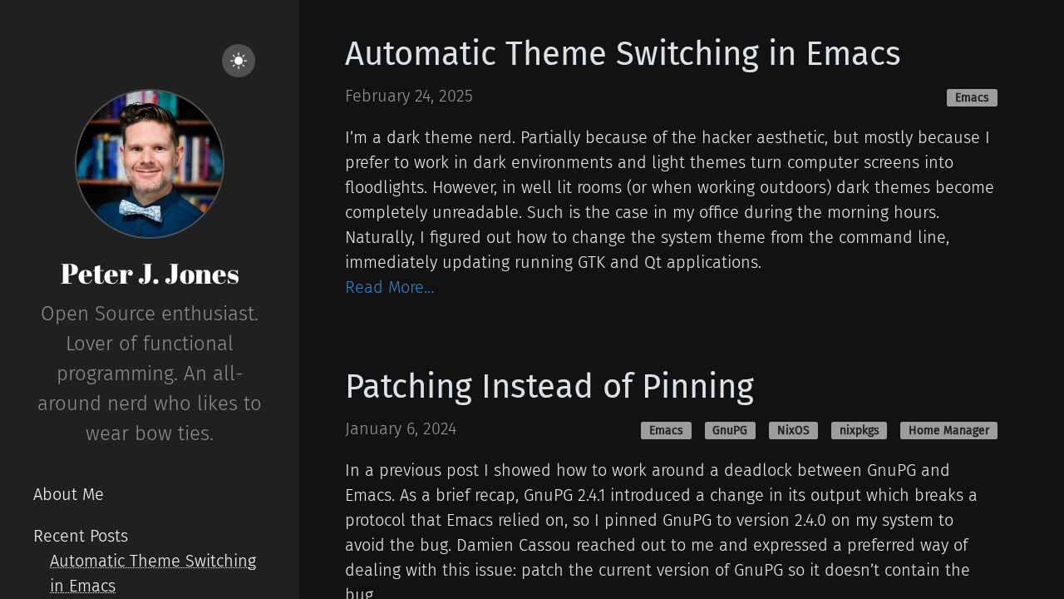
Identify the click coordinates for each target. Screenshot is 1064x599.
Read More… (390, 287)
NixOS (793, 430)
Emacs (972, 98)
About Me (68, 494)
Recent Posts (80, 536)
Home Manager (949, 430)
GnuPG (729, 430)
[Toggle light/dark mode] (238, 60)
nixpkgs (859, 430)
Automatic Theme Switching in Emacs (623, 54)
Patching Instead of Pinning (549, 387)
